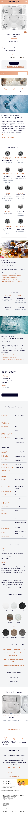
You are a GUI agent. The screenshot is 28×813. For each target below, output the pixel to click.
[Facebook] (9, 767)
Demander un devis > (20, 442)
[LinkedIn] (19, 767)
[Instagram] (14, 767)
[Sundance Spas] (14, 750)
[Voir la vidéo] (14, 82)
